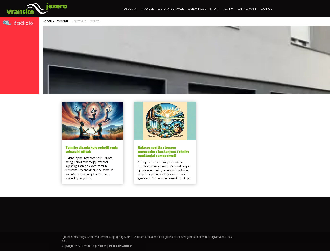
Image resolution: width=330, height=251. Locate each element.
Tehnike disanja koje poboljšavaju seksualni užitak (92, 150)
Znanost (267, 8)
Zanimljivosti (247, 8)
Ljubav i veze (197, 8)
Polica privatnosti (121, 246)
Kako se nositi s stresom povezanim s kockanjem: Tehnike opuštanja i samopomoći (163, 152)
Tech (226, 8)
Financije (147, 8)
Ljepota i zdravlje (171, 8)
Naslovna (129, 8)
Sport (214, 8)
